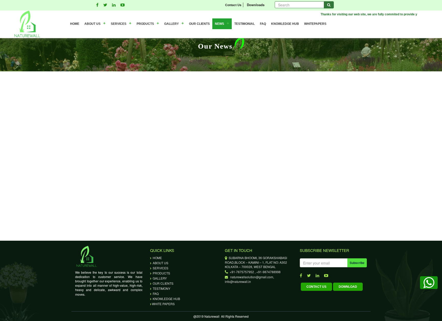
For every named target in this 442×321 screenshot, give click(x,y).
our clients (162, 283)
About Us (160, 263)
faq (155, 293)
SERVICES (118, 24)
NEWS (219, 24)
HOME (74, 24)
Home (157, 258)
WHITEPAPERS (315, 24)
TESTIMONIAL (244, 24)
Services (160, 268)
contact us (316, 287)
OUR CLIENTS (199, 24)
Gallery (159, 278)
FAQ (263, 24)
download (348, 287)
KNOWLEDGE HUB (285, 24)
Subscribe (357, 262)
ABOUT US (92, 24)
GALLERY (171, 24)
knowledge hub (166, 298)
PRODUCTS (145, 24)
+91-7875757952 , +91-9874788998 (254, 272)
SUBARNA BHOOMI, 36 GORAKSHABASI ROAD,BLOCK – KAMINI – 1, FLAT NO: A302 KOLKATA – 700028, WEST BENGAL (256, 262)
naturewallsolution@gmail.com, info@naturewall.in (249, 279)
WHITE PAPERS (163, 304)
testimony (161, 288)
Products (161, 273)
